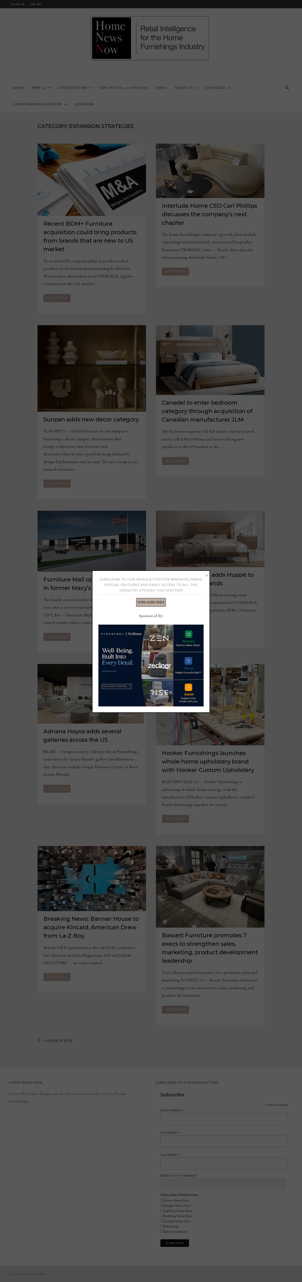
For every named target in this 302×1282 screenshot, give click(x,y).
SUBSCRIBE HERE (151, 602)
